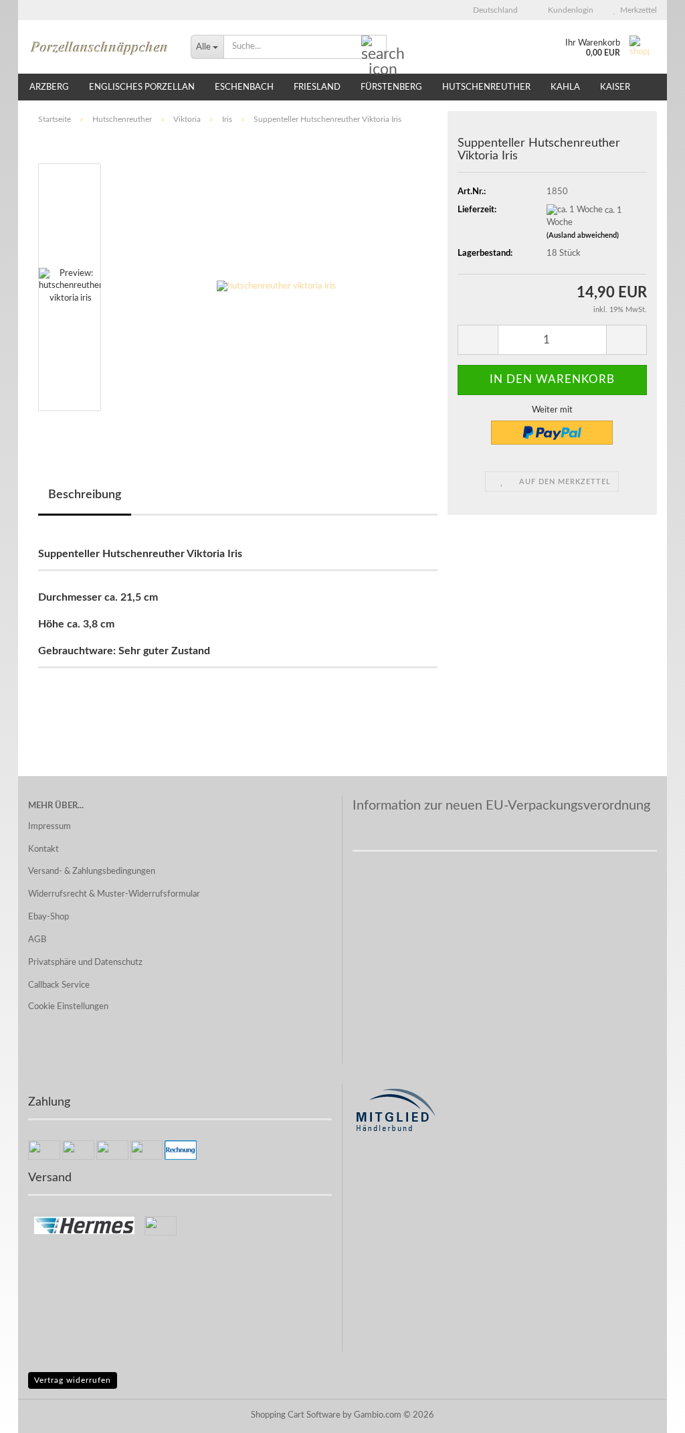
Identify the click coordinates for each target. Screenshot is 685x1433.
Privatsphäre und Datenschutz (85, 962)
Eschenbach (244, 87)
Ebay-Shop (48, 917)
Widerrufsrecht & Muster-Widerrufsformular (114, 894)
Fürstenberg (391, 87)
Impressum (49, 826)
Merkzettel (636, 10)
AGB (37, 939)
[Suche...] (374, 47)
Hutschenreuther (486, 87)
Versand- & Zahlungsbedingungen (91, 871)
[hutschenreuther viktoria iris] (276, 287)
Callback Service (59, 985)
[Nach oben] (648, 1413)
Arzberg (49, 87)
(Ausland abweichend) (583, 235)
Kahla (565, 87)
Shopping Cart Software (295, 1415)
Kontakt (43, 849)
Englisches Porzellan (142, 87)
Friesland (317, 87)
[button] (491, 10)
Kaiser (615, 87)
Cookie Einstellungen (68, 1006)
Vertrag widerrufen (72, 1380)
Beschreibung (84, 495)
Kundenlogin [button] (568, 10)
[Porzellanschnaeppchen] (99, 47)
